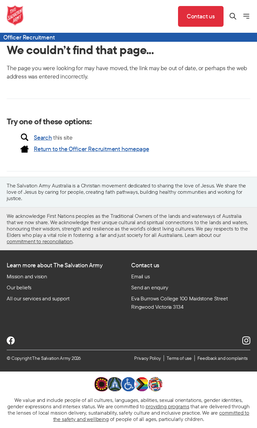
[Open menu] (246, 16)
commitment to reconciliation (40, 241)
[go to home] (15, 15)
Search (43, 137)
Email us (140, 276)
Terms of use (179, 358)
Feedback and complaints (222, 358)
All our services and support (38, 298)
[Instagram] (246, 340)
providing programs (167, 406)
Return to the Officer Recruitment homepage (91, 149)
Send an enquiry (149, 287)
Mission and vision (27, 276)
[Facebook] (11, 340)
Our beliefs (19, 287)
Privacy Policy (147, 358)
